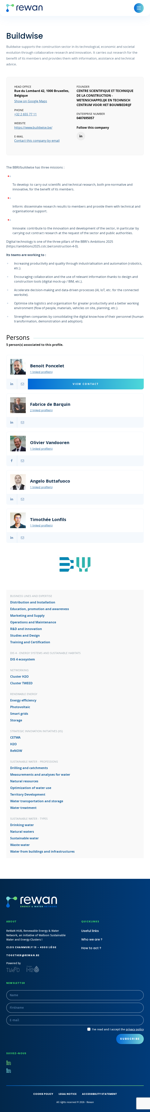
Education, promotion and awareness (39, 609)
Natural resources (24, 781)
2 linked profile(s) (41, 410)
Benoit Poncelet (75, 384)
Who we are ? (91, 939)
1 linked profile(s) (41, 372)
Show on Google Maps (30, 101)
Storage (16, 720)
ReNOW (16, 751)
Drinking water (22, 825)
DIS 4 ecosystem (22, 659)
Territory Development (27, 795)
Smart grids (19, 714)
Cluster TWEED (21, 683)
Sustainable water (24, 838)
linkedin (11, 384)
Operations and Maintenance (33, 622)
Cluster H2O (19, 677)
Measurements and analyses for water (40, 775)
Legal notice (68, 1094)
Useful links (90, 931)
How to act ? (91, 948)
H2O (13, 744)
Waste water (20, 845)
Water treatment (23, 808)
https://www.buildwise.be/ (33, 127)
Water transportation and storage (36, 801)
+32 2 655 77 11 (25, 114)
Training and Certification (30, 642)
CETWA (15, 737)
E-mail (22, 384)
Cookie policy (43, 1094)
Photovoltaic (20, 707)
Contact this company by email (37, 140)
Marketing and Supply (27, 616)
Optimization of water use (30, 788)
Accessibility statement (99, 1094)
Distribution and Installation (32, 602)
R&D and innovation (26, 629)
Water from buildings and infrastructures (42, 852)
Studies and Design (25, 636)
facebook (11, 460)
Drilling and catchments (29, 768)
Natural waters (22, 832)
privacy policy (135, 1029)
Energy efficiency (23, 700)
